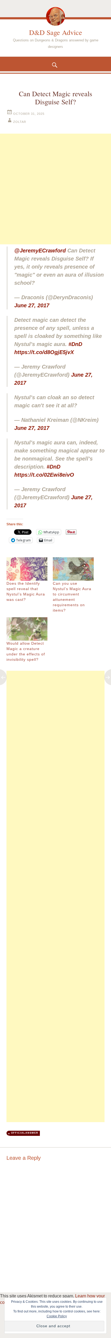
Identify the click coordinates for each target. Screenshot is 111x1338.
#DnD (75, 344)
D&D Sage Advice (55, 32)
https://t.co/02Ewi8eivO (44, 475)
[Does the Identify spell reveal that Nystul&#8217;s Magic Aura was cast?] (26, 569)
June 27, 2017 (31, 305)
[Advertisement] (55, 189)
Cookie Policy (57, 1316)
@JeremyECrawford (40, 251)
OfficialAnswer (24, 1133)
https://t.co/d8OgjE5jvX (44, 352)
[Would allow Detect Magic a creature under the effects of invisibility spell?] (26, 629)
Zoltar (19, 121)
